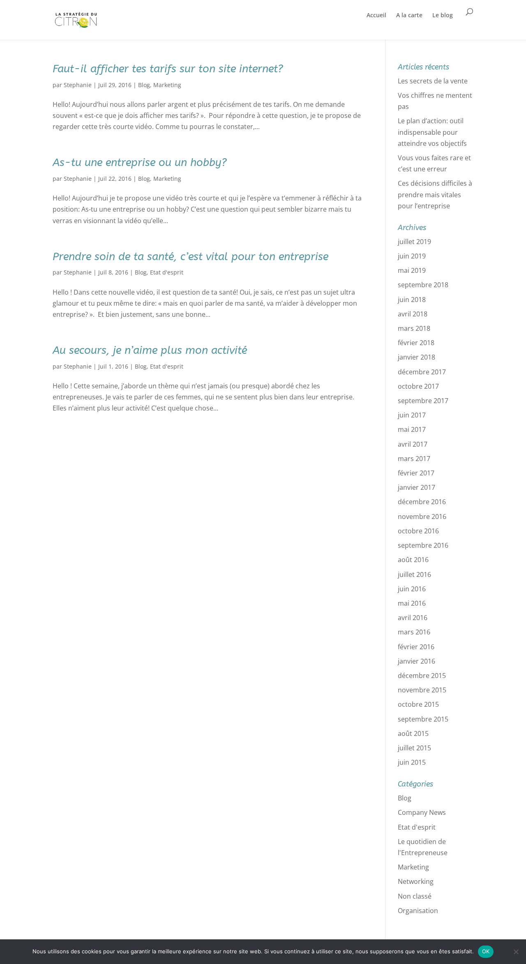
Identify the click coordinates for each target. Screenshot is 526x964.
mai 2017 (412, 429)
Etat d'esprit (166, 272)
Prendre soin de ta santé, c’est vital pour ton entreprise (190, 256)
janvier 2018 (416, 357)
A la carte (409, 15)
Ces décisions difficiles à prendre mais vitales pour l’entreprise (435, 194)
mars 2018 (414, 328)
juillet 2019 (414, 241)
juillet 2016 (414, 574)
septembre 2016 (423, 545)
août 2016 (413, 559)
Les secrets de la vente (433, 80)
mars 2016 (414, 632)
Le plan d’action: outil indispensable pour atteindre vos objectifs (432, 132)
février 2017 (416, 472)
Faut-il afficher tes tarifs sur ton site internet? (168, 68)
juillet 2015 (414, 747)
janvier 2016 (416, 661)
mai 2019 (412, 270)
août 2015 (413, 733)
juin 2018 (412, 299)
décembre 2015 (422, 675)
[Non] (516, 952)
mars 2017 (414, 458)
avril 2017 (412, 444)
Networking (416, 881)
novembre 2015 (422, 689)
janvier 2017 (416, 487)
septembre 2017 (423, 400)
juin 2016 (412, 588)
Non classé (414, 896)
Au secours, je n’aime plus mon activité (150, 350)
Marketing (167, 85)
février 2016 (416, 646)
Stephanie (78, 85)
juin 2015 (412, 762)
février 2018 (416, 342)
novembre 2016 (422, 516)
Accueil (376, 15)
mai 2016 (412, 603)
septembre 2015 (423, 719)
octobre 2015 (418, 704)
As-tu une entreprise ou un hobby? (140, 162)
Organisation (418, 910)
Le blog (442, 15)
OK (486, 951)
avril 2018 (412, 313)
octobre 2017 (418, 386)
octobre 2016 (418, 530)
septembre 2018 (423, 284)
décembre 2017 (422, 371)
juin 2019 (412, 256)
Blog (144, 85)
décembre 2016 (422, 501)
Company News (422, 812)
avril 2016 (412, 617)
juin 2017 (412, 415)
